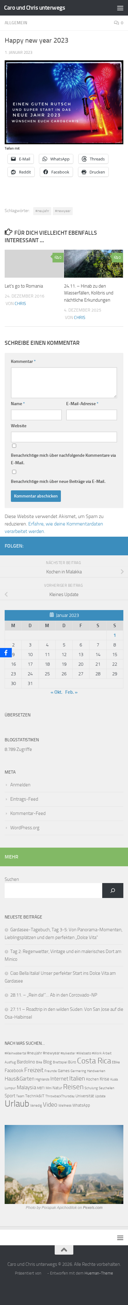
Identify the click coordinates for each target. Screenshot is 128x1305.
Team (20, 1096)
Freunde (50, 1071)
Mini (49, 1088)
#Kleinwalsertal (15, 1053)
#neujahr (42, 211)
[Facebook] (6, 652)
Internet (59, 1079)
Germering (78, 1071)
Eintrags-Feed (24, 799)
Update (100, 1096)
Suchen (12, 879)
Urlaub (17, 1103)
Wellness (64, 1106)
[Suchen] (112, 890)
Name (18, 403)
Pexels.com (93, 1208)
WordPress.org (24, 828)
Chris (20, 303)
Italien (77, 1078)
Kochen (92, 1079)
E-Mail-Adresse (82, 403)
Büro (72, 1062)
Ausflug (10, 1062)
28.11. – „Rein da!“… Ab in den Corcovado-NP (53, 995)
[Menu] (120, 8)
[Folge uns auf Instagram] (109, 545)
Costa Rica (94, 1060)
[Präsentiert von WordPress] (44, 1273)
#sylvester (68, 1053)
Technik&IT (34, 1096)
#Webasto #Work (89, 1053)
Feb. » (71, 692)
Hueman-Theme (99, 1273)
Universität (84, 1096)
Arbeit (107, 1053)
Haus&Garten (19, 1079)
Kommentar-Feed (28, 813)
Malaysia (26, 1087)
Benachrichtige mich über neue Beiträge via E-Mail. (58, 481)
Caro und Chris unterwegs (34, 7)
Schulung (91, 1088)
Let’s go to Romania (24, 286)
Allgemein (16, 22)
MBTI (41, 1088)
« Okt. (56, 692)
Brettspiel (60, 1062)
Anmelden (20, 785)
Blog (47, 1062)
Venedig (36, 1106)
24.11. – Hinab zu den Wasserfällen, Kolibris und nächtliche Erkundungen (88, 293)
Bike (39, 1062)
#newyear (63, 211)
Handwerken (96, 1071)
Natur (57, 1087)
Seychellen (106, 1088)
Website (18, 425)
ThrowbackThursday (60, 1096)
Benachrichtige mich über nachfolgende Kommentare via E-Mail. (63, 459)
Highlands (42, 1079)
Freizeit (33, 1070)
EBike (116, 1062)
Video (50, 1104)
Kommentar (23, 361)
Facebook (14, 1070)
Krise (104, 1079)
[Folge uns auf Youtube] (119, 545)
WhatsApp (81, 1105)
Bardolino (26, 1062)
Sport (10, 1096)
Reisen (73, 1087)
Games (64, 1070)
